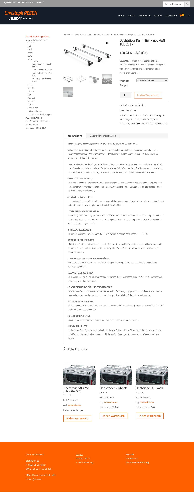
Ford (30, 49)
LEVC (30, 56)
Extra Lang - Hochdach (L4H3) (41, 65)
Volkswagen (33, 108)
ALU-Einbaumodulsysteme (37, 121)
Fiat (29, 46)
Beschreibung (74, 135)
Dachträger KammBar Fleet (142, 123)
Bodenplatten (32, 124)
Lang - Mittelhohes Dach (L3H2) (42, 74)
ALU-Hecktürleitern (34, 118)
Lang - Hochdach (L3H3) (42, 69)
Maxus (31, 84)
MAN (30, 59)
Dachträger (124, 123)
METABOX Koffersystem (36, 128)
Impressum (132, 458)
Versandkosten (138, 105)
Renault (31, 101)
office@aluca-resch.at (38, 475)
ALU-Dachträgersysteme (36, 40)
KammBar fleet (161, 123)
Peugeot (31, 98)
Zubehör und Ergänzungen (40, 114)
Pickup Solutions (35, 111)
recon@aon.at (34, 479)
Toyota (31, 104)
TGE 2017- (34, 61)
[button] (107, 43)
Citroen (31, 42)
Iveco (30, 52)
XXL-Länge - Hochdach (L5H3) (41, 79)
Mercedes (32, 88)
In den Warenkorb (148, 95)
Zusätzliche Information (103, 135)
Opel (30, 94)
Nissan (31, 91)
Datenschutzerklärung (137, 462)
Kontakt (130, 454)
